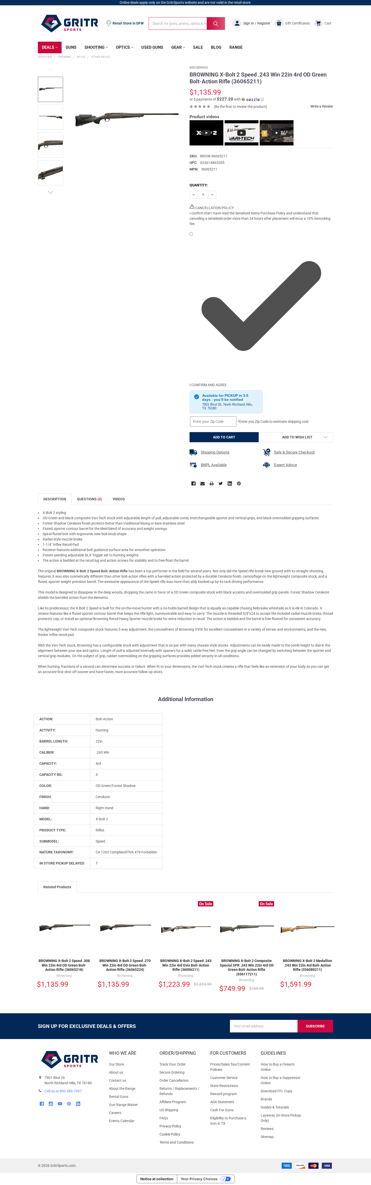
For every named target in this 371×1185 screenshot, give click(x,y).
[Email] (202, 483)
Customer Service (223, 1078)
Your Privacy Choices (199, 1179)
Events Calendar (122, 1121)
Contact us (117, 1080)
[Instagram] (51, 1104)
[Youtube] (60, 1104)
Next (50, 192)
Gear (176, 47)
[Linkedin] (230, 483)
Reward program (223, 1094)
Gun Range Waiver (123, 1105)
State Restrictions (224, 1086)
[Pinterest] (239, 483)
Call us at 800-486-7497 (63, 1091)
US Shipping (169, 1110)
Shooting (94, 47)
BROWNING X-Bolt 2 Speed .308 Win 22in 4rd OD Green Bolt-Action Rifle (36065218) (64, 965)
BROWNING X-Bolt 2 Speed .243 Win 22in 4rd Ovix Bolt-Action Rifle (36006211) (185, 965)
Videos (119, 499)
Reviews (267, 1129)
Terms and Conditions (181, 1142)
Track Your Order (173, 1064)
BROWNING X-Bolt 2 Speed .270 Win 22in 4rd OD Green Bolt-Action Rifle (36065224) (125, 965)
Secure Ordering (172, 1072)
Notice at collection (156, 1179)
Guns (71, 47)
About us (116, 1072)
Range (236, 47)
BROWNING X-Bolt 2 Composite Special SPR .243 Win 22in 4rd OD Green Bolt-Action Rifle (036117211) (247, 967)
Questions (89, 499)
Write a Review (321, 106)
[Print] (212, 483)
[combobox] (187, 23)
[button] (227, 99)
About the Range (122, 1089)
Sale (198, 47)
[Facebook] (193, 483)
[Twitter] (221, 483)
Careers (115, 1113)
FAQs (164, 1118)
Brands (266, 1099)
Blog (216, 47)
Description (54, 499)
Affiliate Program (173, 1102)
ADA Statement (222, 1102)
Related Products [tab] (57, 887)
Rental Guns (118, 1097)
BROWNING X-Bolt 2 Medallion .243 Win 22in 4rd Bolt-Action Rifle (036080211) (307, 965)
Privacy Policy (181, 1126)
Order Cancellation (174, 1080)
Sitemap (267, 1137)
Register (263, 23)
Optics (123, 47)
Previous (50, 69)
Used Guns (152, 47)
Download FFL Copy (276, 1091)
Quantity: (199, 185)
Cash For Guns (221, 1110)
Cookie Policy (181, 1134)
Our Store (116, 1064)
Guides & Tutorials (275, 1107)
